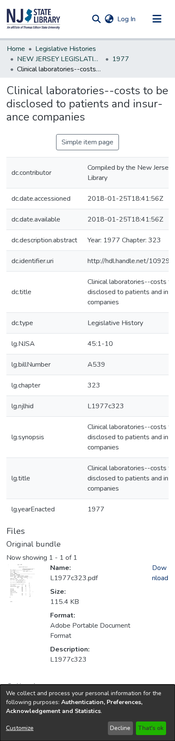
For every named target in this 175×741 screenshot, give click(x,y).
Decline (120, 728)
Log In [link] (126, 19)
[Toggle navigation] (157, 19)
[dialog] (87, 713)
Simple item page (87, 142)
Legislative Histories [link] (65, 48)
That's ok (151, 728)
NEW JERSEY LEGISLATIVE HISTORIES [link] (59, 59)
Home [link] (16, 48)
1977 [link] (120, 59)
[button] (33, 19)
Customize (20, 728)
